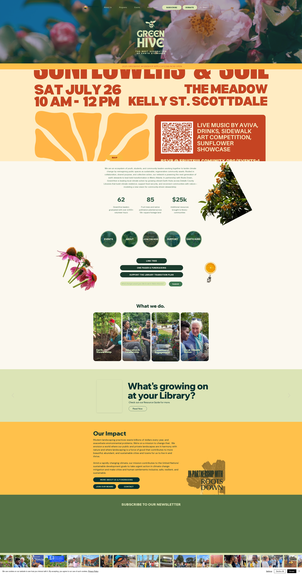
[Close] (299, 571)
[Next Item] (298, 563)
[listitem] (107, 336)
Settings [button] (269, 571)
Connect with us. (126, 280)
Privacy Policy (93, 571)
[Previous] (13, 395)
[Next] (289, 395)
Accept (291, 571)
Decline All (280, 571)
